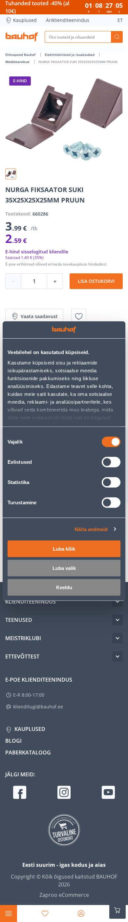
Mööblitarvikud (17, 61)
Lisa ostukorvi (96, 281)
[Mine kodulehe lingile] (21, 37)
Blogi (13, 740)
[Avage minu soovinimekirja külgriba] (44, 913)
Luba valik (64, 568)
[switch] (111, 462)
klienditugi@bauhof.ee (38, 707)
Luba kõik (64, 549)
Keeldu (64, 587)
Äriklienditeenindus (67, 20)
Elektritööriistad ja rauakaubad (70, 54)
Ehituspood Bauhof (20, 54)
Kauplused (25, 20)
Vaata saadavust (39, 316)
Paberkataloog (28, 752)
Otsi (117, 37)
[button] (10, 174)
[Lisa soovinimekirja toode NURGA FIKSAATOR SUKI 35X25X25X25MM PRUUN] (78, 316)
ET (120, 20)
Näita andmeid (91, 529)
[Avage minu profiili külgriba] (81, 913)
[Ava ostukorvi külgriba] (117, 910)
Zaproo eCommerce (64, 894)
